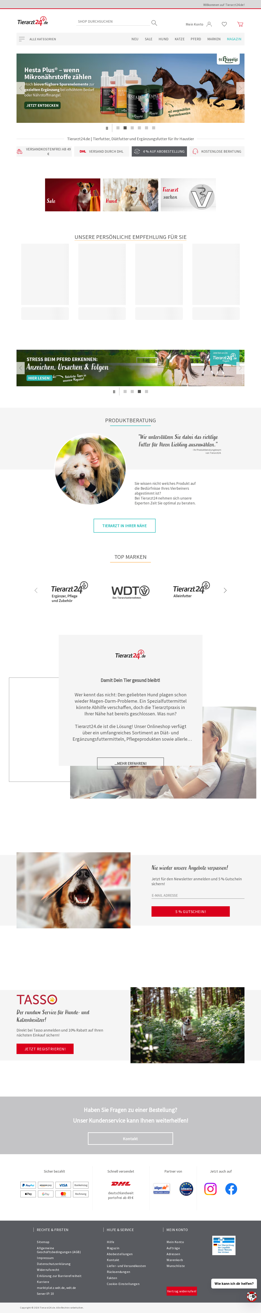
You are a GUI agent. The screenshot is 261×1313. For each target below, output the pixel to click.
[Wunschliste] (224, 24)
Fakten (112, 1278)
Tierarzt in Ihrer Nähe (124, 525)
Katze (180, 39)
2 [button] (125, 127)
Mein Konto (175, 1242)
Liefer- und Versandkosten (126, 1266)
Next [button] (240, 88)
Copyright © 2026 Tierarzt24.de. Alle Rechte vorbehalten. (52, 1307)
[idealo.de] (186, 1189)
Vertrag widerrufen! (181, 1291)
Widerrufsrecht (48, 1270)
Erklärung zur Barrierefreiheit (59, 1276)
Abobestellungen (120, 1254)
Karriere (43, 1282)
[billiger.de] (162, 1189)
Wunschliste (176, 1266)
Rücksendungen (118, 1272)
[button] (107, 127)
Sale (149, 39)
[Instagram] (210, 1189)
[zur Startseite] (33, 21)
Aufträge (173, 1248)
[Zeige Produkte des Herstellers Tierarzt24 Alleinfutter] (191, 605)
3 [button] (132, 127)
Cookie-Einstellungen (123, 1284)
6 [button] (153, 127)
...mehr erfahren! (131, 763)
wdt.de (71, 1288)
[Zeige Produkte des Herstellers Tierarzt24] (69, 605)
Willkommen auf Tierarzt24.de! (224, 5)
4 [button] (139, 127)
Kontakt (130, 1138)
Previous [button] (21, 88)
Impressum (45, 1258)
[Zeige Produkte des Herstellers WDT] (130, 611)
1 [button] (117, 127)
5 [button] (146, 127)
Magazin (234, 39)
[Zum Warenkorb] (240, 24)
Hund (164, 39)
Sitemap (43, 1242)
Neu (135, 39)
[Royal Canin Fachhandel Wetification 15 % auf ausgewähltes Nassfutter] (130, 88)
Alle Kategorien (43, 39)
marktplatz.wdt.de (51, 1288)
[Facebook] (231, 1189)
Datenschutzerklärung (54, 1264)
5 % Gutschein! (190, 911)
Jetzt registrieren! (45, 1048)
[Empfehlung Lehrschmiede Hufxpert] (130, 368)
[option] (130, 88)
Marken (214, 39)
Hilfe (110, 1242)
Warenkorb (175, 1260)
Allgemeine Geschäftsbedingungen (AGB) (59, 1250)
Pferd (196, 39)
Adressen (173, 1254)
